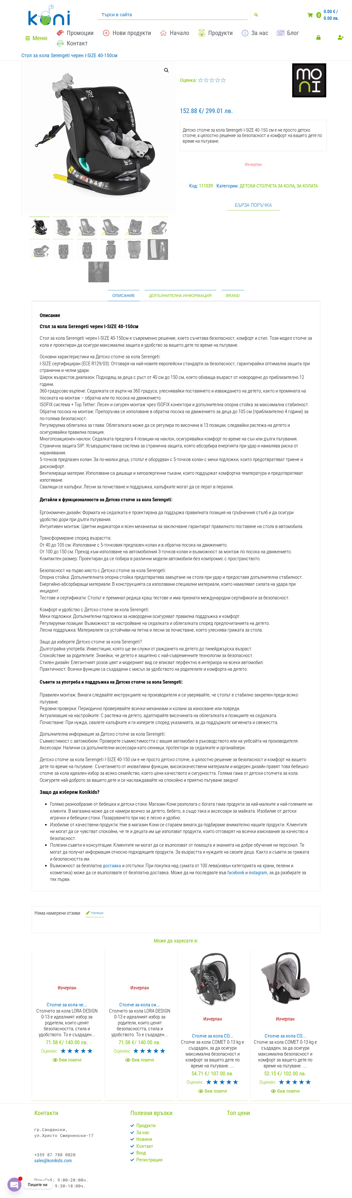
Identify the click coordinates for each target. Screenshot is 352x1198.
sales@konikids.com (53, 1160)
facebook (235, 872)
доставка (112, 865)
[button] (37, 38)
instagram (258, 872)
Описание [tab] (123, 295)
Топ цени (238, 1113)
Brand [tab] (233, 295)
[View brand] (309, 95)
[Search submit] (256, 15)
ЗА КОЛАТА (307, 186)
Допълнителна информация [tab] (180, 295)
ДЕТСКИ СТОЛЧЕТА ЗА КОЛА (267, 186)
